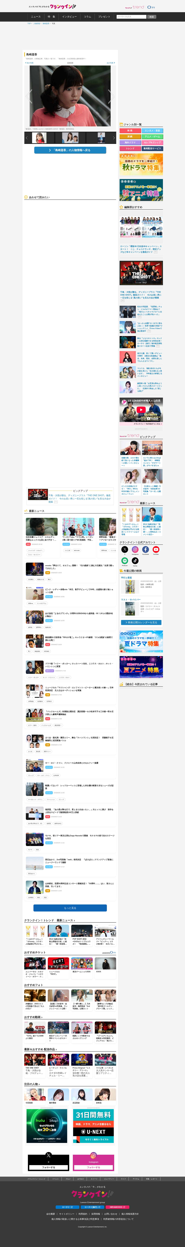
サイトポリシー (66, 1214)
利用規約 (83, 1214)
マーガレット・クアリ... (35, 799)
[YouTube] (156, 549)
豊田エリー (47, 751)
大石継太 (31, 579)
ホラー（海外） (33, 725)
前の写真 (30, 63)
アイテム (136, 1179)
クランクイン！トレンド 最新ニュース (49, 920)
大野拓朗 (31, 701)
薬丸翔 (38, 751)
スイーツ (94, 1179)
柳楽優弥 (37, 651)
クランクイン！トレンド (36, 1179)
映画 (130, 130)
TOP (28, 23)
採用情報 (95, 1214)
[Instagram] (135, 549)
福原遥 (49, 823)
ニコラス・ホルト (64, 677)
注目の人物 (32, 1084)
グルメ (68, 1179)
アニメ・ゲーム (152, 136)
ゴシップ (31, 775)
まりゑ (30, 751)
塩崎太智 (48, 627)
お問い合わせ (110, 1214)
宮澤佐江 (49, 701)
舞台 (49, 579)
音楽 (37, 849)
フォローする (48, 1167)
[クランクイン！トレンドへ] (134, 7)
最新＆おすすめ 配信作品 (40, 1049)
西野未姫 (104, 550)
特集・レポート (152, 1179)
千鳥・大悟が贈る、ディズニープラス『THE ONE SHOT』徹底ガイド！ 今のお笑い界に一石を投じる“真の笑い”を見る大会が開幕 (80, 498)
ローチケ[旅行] (91, 1207)
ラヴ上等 (67, 550)
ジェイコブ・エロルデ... (35, 550)
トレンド (130, 148)
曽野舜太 (38, 627)
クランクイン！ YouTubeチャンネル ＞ (148, 424)
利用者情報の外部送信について (118, 1219)
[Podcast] (124, 560)
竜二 (29, 651)
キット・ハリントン (49, 677)
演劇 (130, 136)
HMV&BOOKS (116, 1207)
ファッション (51, 799)
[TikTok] (135, 560)
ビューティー (109, 1179)
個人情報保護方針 (130, 1214)
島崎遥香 (45, 23)
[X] (124, 549)
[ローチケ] (151, 7)
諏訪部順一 (58, 725)
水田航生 (40, 701)
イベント (55, 1179)
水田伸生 (46, 651)
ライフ (123, 1179)
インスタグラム (115, 550)
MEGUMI (76, 550)
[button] (114, 137)
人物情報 (36, 23)
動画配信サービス (152, 148)
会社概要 (50, 1214)
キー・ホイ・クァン (43, 775)
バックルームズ (46, 725)
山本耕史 (31, 897)
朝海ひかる (40, 579)
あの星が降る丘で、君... (35, 823)
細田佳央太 (58, 823)
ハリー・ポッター (33, 677)
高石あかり (31, 873)
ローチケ (66, 1207)
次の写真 (110, 63)
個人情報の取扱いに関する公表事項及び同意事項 (75, 1219)
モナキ (30, 849)
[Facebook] (145, 549)
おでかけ (80, 1179)
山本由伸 (56, 775)
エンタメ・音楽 (152, 130)
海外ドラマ (130, 142)
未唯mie (30, 603)
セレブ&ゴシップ (152, 142)
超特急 (30, 627)
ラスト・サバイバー (34, 554)
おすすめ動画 (33, 1017)
